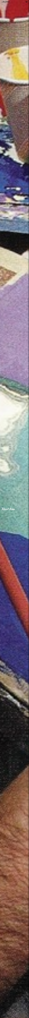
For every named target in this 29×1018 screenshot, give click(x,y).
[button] (27, 2)
